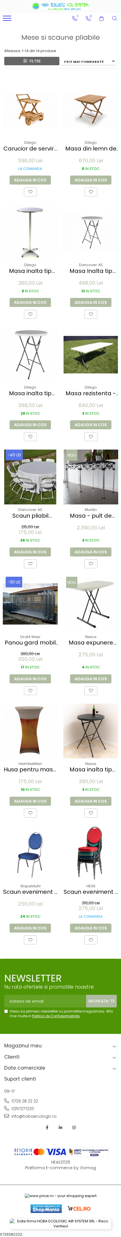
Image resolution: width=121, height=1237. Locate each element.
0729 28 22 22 (24, 1101)
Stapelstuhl (30, 886)
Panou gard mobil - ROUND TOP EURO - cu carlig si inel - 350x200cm (30, 642)
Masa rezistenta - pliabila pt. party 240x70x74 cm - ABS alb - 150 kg (91, 393)
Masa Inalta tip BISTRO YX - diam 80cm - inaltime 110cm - (91, 271)
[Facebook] (47, 1127)
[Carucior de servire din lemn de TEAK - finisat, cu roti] (30, 109)
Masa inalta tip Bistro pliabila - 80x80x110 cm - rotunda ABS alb (30, 393)
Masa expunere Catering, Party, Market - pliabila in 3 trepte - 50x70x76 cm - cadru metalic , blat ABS (91, 642)
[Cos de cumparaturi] (101, 18)
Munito (91, 509)
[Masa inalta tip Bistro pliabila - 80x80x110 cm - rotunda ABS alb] (30, 354)
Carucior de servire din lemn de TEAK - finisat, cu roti (30, 148)
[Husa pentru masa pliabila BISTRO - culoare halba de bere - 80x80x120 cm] (30, 731)
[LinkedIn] (60, 1127)
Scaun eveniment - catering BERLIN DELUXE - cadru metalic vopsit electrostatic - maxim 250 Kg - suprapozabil (91, 892)
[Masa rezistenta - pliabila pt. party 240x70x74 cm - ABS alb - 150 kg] (90, 354)
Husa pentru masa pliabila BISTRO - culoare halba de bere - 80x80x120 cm (30, 769)
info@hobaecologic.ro (33, 1116)
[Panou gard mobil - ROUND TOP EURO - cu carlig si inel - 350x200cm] (30, 604)
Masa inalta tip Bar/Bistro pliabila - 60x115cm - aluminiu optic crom (30, 271)
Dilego (30, 142)
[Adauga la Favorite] (30, 191)
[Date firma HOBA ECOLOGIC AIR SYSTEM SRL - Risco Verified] (60, 1224)
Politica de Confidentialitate (56, 1016)
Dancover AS (91, 265)
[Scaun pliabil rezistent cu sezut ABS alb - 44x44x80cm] (30, 477)
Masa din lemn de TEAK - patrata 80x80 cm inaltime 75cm (90, 148)
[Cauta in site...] (114, 18)
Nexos (91, 636)
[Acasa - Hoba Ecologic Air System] (60, 6)
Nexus (90, 763)
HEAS (90, 886)
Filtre (34, 61)
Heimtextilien (30, 763)
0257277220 (22, 1109)
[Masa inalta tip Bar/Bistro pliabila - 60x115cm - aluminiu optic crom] (30, 232)
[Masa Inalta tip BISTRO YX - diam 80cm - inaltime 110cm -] (90, 232)
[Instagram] (74, 1127)
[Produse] (8, 20)
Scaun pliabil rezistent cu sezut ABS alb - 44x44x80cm (30, 516)
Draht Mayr (30, 636)
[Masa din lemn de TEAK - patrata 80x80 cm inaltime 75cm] (90, 109)
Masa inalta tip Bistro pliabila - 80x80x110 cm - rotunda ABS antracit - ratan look (90, 769)
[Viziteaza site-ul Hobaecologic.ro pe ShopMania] (46, 1208)
